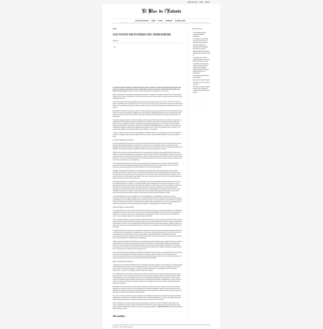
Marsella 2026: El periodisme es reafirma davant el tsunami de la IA (201, 53)
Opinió (115, 28)
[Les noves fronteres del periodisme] (147, 65)
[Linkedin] (209, 327)
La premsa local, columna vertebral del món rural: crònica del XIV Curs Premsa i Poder (201, 59)
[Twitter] (204, 327)
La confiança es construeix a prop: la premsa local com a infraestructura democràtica (200, 40)
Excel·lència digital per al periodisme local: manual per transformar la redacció (200, 46)
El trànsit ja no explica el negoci (201, 79)
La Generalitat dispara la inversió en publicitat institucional (199, 34)
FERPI (114, 308)
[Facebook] (206, 327)
